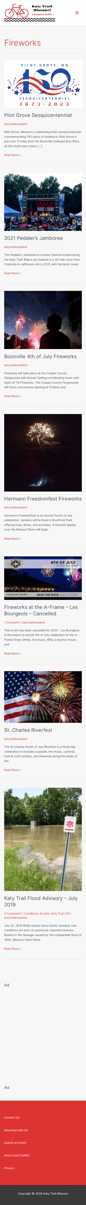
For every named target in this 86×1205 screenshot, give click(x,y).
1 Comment (11, 622)
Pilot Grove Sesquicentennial (38, 115)
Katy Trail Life (60, 913)
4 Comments (13, 913)
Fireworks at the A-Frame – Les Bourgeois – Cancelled (41, 610)
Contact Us (11, 1117)
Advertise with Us (16, 1130)
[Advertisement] (43, 1034)
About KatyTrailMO (16, 1155)
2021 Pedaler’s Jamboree (33, 238)
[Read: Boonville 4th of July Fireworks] (43, 320)
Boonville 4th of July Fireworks (40, 356)
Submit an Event (15, 1142)
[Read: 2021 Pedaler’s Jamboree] (43, 201)
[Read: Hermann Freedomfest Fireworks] (43, 452)
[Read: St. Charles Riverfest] (43, 696)
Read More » (12, 155)
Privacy (9, 1168)
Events (44, 913)
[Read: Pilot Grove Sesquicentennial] (43, 84)
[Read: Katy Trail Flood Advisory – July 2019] (43, 839)
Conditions (31, 913)
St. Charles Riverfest (28, 730)
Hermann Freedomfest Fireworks (43, 499)
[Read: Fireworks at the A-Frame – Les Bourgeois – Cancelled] (43, 577)
